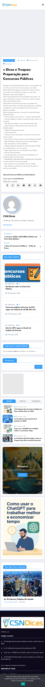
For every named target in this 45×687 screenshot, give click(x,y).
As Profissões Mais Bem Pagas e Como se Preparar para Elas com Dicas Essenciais (27, 439)
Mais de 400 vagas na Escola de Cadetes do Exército (18, 329)
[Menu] (43, 5)
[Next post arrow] (40, 247)
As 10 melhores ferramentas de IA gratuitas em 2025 (25, 420)
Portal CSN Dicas (19, 179)
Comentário (36, 401)
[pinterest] (29, 185)
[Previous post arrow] (40, 236)
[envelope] (24, 185)
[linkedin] (18, 185)
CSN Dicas (22, 60)
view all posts (7, 225)
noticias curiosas (28, 573)
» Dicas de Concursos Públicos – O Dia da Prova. (19, 247)
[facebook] (7, 185)
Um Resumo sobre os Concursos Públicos (18, 287)
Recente (9, 401)
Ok (23, 684)
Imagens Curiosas (17, 573)
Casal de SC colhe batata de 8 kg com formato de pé (20, 616)
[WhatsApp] (35, 185)
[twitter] (12, 185)
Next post (7, 243)
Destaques (7, 573)
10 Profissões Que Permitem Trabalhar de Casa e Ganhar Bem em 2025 (28, 410)
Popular (22, 401)
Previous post (8, 233)
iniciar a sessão (12, 351)
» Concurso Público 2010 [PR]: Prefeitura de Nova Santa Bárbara (20, 238)
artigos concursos (9, 60)
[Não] (42, 680)
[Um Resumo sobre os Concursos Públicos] (22, 273)
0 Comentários (8, 64)
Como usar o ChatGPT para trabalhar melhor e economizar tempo (26, 430)
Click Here (22, 475)
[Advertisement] (22, 33)
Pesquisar (9, 360)
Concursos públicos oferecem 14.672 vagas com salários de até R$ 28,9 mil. (21, 308)
